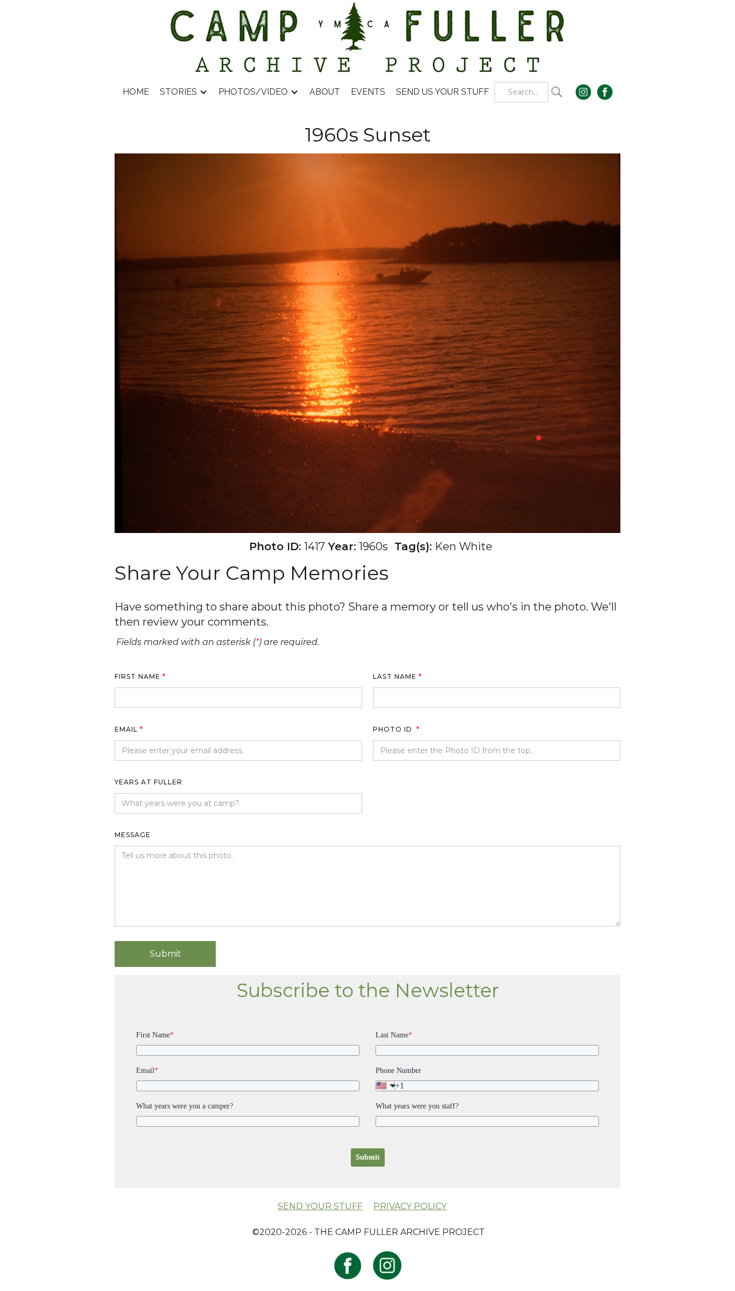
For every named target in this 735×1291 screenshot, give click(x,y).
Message (133, 835)
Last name (397, 676)
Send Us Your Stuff (442, 92)
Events (368, 92)
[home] (367, 37)
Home (136, 92)
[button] (183, 92)
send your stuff (320, 1206)
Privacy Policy (410, 1206)
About (324, 92)
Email (129, 729)
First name (140, 676)
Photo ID (396, 729)
